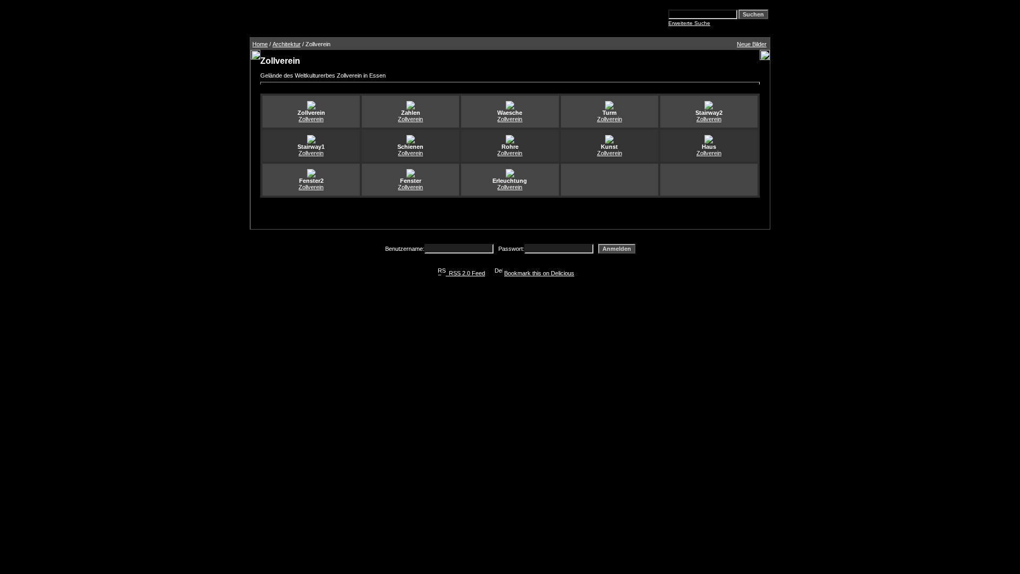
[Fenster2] (311, 175)
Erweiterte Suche (689, 23)
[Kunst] (609, 141)
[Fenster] (410, 175)
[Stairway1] (311, 141)
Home (260, 44)
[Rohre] (510, 141)
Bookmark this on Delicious (539, 273)
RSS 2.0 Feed (465, 273)
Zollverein (311, 119)
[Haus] (708, 141)
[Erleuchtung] (510, 175)
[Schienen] (410, 141)
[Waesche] (510, 107)
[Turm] (609, 107)
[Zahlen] (410, 107)
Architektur (287, 44)
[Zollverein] (311, 107)
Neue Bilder (752, 44)
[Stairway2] (708, 107)
